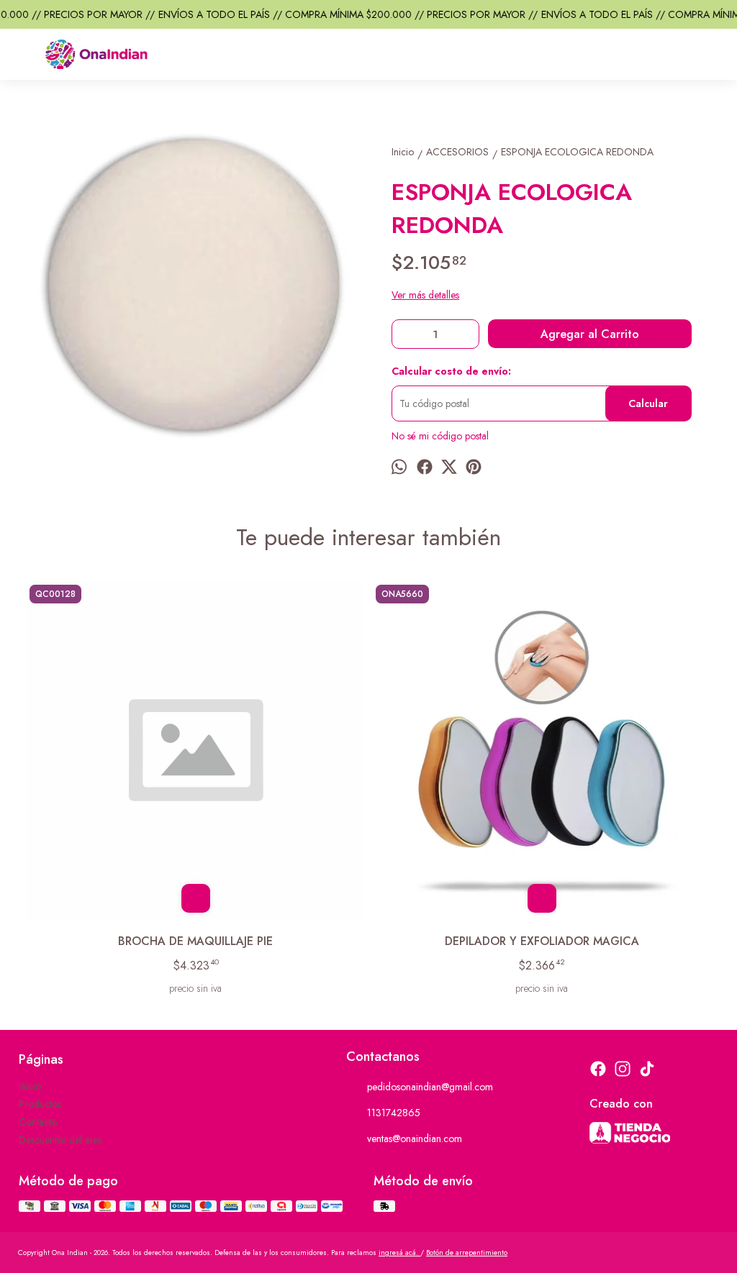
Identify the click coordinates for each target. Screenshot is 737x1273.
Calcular (648, 403)
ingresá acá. (399, 1252)
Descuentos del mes (60, 1140)
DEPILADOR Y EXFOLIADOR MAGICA (542, 941)
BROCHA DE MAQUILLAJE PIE (195, 941)
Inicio (30, 1086)
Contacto (38, 1122)
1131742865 (393, 1112)
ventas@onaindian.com (414, 1138)
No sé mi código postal (440, 436)
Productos (40, 1104)
